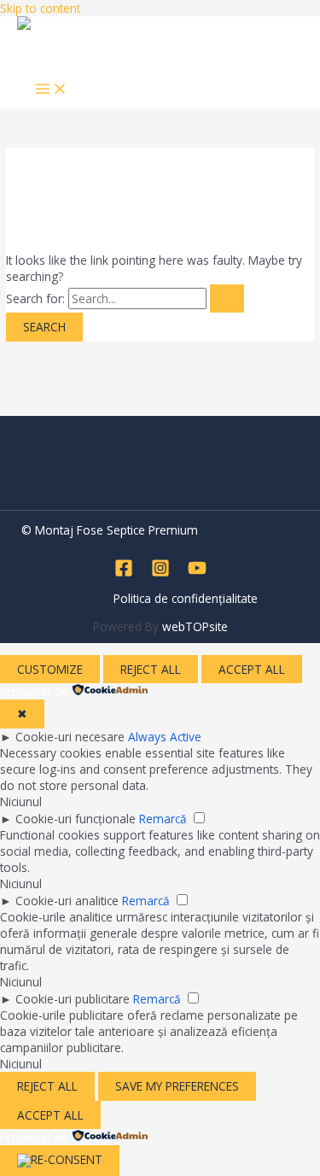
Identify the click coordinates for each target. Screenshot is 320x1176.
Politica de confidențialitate (185, 598)
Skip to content (40, 8)
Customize (50, 669)
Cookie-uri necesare (70, 736)
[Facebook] (123, 573)
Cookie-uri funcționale (75, 818)
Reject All (150, 669)
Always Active (164, 736)
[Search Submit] (227, 298)
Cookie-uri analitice (67, 900)
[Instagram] (160, 573)
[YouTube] (197, 573)
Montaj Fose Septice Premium (90, 54)
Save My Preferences (177, 1086)
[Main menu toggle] (51, 90)
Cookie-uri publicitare (72, 999)
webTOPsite (195, 626)
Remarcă (163, 818)
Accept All (251, 669)
